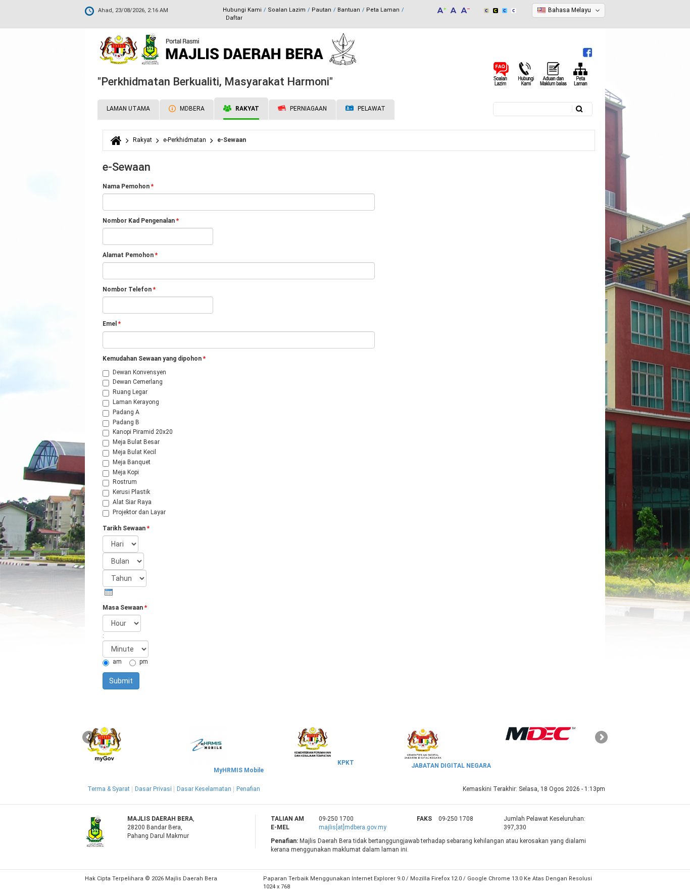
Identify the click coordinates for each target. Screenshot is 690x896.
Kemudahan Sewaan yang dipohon (154, 358)
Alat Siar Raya (132, 502)
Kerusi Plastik (131, 491)
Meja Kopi (126, 472)
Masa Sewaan (125, 607)
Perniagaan (307, 108)
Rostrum (125, 481)
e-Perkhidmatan (184, 139)
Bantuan (348, 10)
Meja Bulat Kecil (134, 452)
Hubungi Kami (242, 10)
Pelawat (370, 108)
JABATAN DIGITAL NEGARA (451, 765)
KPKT (345, 762)
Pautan (321, 10)
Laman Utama (128, 108)
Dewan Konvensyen (139, 372)
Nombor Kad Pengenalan (141, 220)
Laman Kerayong (136, 402)
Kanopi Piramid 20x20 (143, 431)
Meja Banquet (132, 462)
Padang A (126, 412)
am (118, 661)
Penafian (248, 788)
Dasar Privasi (153, 788)
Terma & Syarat (108, 788)
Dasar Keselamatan (204, 788)
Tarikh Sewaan (126, 528)
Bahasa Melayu (569, 10)
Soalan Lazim (287, 10)
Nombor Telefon (129, 289)
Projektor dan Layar (139, 512)
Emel (112, 323)
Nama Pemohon (128, 186)
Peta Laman (383, 10)
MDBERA (191, 108)
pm (143, 661)
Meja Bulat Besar (136, 441)
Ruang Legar (130, 391)
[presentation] (109, 592)
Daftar (234, 18)
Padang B (126, 422)
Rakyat (246, 108)
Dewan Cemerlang (138, 381)
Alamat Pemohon (130, 255)
